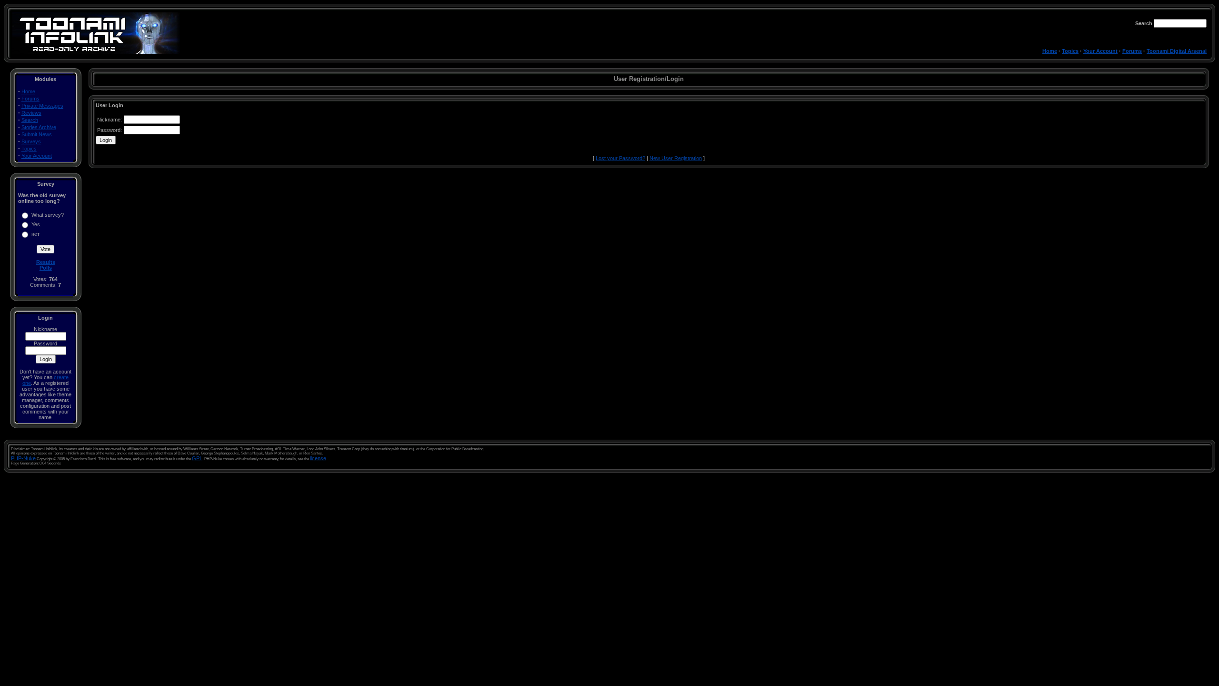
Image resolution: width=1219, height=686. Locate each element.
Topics (1070, 51)
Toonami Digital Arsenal (1177, 51)
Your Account (1100, 51)
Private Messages (42, 106)
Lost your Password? (620, 158)
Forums (1132, 51)
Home (1049, 51)
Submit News (36, 134)
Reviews (31, 113)
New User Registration (675, 158)
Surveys (31, 141)
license (318, 458)
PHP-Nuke (23, 458)
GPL (197, 458)
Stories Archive (38, 127)
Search (29, 120)
